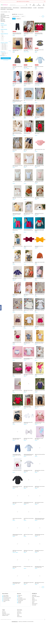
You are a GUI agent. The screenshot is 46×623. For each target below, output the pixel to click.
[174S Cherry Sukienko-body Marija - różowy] (39, 271)
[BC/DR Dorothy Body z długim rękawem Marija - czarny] (28, 576)
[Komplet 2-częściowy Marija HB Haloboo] (28, 271)
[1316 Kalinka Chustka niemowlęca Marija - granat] (17, 560)
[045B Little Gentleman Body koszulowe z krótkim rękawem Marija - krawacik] (39, 512)
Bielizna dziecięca (3, 16)
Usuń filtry (14, 18)
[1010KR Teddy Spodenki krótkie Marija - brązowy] (17, 320)
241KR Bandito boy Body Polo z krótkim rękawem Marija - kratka (29, 342)
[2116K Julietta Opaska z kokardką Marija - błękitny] (39, 432)
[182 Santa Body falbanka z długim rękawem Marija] (28, 464)
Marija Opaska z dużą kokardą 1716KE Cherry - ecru (17, 197)
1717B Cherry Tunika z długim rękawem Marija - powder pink (17, 166)
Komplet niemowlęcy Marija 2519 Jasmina (39, 374)
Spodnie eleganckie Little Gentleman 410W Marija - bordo (17, 230)
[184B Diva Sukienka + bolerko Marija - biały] (39, 304)
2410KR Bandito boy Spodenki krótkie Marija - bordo (39, 326)
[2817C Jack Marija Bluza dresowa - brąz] (28, 191)
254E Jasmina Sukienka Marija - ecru (39, 358)
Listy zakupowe (39, 5)
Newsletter (19, 602)
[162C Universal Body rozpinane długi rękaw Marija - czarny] (17, 480)
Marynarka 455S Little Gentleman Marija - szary (18, 310)
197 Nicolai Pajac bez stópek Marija (17, 470)
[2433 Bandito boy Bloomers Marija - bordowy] (17, 336)
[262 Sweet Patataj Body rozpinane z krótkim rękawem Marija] (28, 352)
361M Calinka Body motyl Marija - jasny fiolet (40, 100)
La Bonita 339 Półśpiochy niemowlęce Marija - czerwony (39, 133)
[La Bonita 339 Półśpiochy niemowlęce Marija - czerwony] (39, 126)
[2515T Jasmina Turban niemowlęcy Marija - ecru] (28, 384)
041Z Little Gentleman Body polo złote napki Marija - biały (28, 502)
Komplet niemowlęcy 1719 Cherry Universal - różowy (17, 294)
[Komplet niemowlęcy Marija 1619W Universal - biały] (28, 416)
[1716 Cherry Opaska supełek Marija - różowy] (17, 512)
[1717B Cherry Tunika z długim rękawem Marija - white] (28, 159)
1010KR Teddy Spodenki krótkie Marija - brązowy (18, 326)
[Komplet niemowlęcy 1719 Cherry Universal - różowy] (17, 287)
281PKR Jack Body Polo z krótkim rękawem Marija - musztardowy (17, 214)
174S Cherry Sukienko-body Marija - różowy (39, 278)
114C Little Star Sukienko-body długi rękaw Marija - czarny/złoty (28, 83)
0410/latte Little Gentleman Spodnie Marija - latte (28, 149)
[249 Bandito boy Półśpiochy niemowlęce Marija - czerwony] (28, 400)
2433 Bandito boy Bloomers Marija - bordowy (17, 342)
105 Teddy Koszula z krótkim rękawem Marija (28, 326)
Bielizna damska (3, 19)
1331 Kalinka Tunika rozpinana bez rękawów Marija (39, 551)
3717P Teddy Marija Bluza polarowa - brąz (28, 100)
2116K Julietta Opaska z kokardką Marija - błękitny (39, 438)
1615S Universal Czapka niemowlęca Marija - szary (17, 551)
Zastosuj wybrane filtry (6, 58)
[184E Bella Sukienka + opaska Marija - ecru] (28, 304)
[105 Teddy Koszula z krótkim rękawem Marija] (28, 320)
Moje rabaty (19, 601)
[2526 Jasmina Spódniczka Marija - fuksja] (17, 368)
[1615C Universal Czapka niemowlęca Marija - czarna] (28, 480)
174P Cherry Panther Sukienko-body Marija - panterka (28, 50)
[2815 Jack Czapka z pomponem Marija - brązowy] (39, 255)
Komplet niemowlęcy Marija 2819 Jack (28, 262)
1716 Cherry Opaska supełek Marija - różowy (17, 518)
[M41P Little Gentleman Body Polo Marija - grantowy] (39, 384)
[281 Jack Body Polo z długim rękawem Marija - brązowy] (39, 191)
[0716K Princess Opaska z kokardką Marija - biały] (28, 432)
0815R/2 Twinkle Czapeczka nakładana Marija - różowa (40, 486)
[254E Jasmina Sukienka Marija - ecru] (39, 352)
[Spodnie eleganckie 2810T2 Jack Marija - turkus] (17, 239)
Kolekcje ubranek (10, 9)
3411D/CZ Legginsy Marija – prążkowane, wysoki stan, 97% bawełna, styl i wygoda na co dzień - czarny (18, 101)
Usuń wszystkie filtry (5, 60)
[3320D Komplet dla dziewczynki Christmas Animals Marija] (28, 126)
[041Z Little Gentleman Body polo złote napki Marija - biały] (28, 496)
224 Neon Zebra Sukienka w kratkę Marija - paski (39, 50)
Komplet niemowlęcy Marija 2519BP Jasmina (28, 117)
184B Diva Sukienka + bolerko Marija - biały (39, 310)
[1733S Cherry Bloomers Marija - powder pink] (39, 143)
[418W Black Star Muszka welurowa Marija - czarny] (39, 207)
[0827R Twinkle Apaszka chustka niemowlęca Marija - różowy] (17, 576)
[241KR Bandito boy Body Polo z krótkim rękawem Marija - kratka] (28, 336)
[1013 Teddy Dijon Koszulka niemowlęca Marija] (28, 512)
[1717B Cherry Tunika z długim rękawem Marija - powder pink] (17, 159)
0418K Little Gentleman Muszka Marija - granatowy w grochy (17, 535)
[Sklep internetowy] (44, 619)
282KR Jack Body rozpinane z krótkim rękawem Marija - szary (28, 214)
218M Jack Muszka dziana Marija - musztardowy (39, 246)
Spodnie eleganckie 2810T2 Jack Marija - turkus (18, 246)
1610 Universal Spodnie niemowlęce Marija (28, 535)
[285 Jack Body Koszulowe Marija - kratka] (17, 255)
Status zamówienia (5, 595)
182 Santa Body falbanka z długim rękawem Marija (28, 470)
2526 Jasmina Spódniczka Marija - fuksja (17, 374)
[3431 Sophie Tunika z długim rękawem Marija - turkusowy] (39, 110)
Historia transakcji (20, 600)
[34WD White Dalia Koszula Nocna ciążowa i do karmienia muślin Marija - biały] (17, 126)
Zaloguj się (33, 5)
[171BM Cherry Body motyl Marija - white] (28, 175)
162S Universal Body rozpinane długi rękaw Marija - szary (39, 535)
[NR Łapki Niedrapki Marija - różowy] (28, 560)
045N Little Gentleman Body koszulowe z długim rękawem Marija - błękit (28, 454)
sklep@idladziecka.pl (15, 621)
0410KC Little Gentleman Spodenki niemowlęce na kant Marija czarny (17, 33)
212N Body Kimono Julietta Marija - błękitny (39, 67)
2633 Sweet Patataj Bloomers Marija (17, 358)
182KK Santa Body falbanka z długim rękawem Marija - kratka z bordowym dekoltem (39, 230)
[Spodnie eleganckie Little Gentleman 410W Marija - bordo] (17, 223)
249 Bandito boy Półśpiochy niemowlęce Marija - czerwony (27, 406)
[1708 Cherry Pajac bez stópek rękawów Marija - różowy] (28, 287)
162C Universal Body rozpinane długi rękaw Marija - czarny (17, 486)
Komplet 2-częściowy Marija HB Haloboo (28, 278)
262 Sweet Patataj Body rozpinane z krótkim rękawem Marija (28, 358)
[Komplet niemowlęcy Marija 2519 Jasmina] (39, 368)
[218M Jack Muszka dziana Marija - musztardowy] (39, 239)
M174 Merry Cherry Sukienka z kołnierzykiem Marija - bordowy (38, 33)
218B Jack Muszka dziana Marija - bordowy (28, 246)
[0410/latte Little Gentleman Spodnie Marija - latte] (28, 143)
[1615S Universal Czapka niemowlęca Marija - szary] (17, 544)
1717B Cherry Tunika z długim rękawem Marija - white (29, 166)
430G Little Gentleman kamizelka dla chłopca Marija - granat (17, 50)
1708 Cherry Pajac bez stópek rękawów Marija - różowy (29, 294)
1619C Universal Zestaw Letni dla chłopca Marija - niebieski (17, 438)
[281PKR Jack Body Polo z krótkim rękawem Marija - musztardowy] (17, 207)
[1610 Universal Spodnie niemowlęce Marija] (28, 528)
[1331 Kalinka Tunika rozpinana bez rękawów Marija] (39, 544)
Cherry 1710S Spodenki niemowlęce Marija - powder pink (39, 166)
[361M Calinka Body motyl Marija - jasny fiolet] (39, 93)
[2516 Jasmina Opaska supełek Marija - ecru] (17, 384)
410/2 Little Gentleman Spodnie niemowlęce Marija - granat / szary (17, 454)
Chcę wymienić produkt (6, 600)
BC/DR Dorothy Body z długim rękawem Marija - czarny (29, 583)
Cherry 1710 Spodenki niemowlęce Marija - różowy (39, 502)
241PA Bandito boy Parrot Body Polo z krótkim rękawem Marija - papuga (39, 342)
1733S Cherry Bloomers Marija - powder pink (40, 149)
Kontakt (4, 601)
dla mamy (2, 18)
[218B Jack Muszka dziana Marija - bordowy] (28, 239)
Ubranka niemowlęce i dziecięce (5, 15)
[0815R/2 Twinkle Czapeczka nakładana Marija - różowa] (39, 480)
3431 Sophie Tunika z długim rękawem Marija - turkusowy (39, 117)
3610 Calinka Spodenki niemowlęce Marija (17, 117)
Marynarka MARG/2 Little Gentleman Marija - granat (17, 278)
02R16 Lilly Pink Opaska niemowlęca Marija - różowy (39, 583)
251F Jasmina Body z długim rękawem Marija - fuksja (28, 374)
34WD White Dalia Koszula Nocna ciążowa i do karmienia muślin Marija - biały (17, 133)
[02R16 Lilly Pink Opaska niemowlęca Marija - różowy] (39, 576)
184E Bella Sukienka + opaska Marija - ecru (28, 310)
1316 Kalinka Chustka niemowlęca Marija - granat (17, 567)
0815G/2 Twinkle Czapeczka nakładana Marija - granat (17, 502)
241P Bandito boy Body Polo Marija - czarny (17, 422)
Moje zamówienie (5, 593)
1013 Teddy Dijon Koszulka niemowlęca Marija (29, 518)
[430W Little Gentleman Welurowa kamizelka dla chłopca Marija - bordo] (28, 223)
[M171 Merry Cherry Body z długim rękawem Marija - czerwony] (17, 400)
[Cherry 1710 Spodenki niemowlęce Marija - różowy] (39, 496)
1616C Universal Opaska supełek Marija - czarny (40, 454)
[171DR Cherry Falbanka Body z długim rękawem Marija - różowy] (39, 416)
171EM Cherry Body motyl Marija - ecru (17, 181)
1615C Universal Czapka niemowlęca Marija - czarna (28, 486)
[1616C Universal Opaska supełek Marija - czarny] (39, 448)
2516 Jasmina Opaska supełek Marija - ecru (17, 390)
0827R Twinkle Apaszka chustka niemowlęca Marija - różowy (17, 583)
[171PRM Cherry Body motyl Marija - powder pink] (39, 175)
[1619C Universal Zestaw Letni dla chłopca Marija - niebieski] (17, 432)
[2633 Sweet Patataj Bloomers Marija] (17, 352)
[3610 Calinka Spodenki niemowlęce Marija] (17, 110)
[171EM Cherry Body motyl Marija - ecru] (17, 175)
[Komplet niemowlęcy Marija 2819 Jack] (28, 255)
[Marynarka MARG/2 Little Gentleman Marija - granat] (17, 271)
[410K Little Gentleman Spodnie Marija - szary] (39, 287)
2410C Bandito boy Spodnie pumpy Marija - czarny (39, 406)
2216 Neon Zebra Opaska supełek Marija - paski (28, 67)
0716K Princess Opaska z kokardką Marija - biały (28, 438)
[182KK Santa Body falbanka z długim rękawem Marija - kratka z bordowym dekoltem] (39, 223)
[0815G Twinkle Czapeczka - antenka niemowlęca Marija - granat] (39, 560)
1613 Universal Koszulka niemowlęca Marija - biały (17, 83)
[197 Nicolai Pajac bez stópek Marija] (17, 464)
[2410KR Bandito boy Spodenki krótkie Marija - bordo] (39, 320)
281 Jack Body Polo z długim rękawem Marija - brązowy (39, 197)
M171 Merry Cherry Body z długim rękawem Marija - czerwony (17, 406)
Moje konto (19, 593)
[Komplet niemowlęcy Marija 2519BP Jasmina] (28, 110)
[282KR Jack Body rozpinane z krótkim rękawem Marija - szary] (28, 207)
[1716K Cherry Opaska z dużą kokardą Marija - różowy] (39, 464)
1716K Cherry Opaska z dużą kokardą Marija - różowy (39, 470)
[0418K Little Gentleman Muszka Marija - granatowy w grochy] (17, 528)
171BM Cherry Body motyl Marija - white (29, 181)
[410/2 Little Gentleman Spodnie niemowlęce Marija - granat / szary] (17, 448)
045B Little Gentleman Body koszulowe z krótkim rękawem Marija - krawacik (39, 518)
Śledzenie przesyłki (5, 596)
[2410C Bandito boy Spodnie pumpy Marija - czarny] (39, 400)
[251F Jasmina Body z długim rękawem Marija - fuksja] (28, 368)
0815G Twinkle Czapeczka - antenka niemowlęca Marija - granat (39, 567)
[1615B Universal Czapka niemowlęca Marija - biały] (28, 544)
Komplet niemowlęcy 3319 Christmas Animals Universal (28, 33)
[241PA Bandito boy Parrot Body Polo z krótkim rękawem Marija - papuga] (39, 336)
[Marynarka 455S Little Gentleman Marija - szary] (17, 304)
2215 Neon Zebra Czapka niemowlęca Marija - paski (17, 67)
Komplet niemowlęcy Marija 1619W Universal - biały (28, 422)
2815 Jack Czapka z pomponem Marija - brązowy (40, 262)
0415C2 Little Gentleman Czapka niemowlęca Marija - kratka (39, 83)
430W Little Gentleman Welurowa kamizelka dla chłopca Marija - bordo (28, 230)
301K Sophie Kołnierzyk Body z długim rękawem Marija (17, 149)
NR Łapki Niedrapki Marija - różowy (28, 566)
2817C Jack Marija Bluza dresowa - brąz (29, 197)
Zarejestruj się (20, 595)
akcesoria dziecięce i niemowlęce (5, 17)
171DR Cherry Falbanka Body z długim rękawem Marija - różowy (39, 422)
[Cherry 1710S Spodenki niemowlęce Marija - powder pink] (39, 159)
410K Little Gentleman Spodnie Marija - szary (40, 294)
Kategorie (2, 14)
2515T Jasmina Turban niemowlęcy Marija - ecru (28, 390)
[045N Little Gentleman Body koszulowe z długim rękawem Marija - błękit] (28, 448)
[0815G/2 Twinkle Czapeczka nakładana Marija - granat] (17, 496)
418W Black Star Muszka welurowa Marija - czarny (39, 214)
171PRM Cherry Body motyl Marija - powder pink (39, 181)
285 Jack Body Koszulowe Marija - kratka (17, 262)
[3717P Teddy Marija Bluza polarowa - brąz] (28, 93)
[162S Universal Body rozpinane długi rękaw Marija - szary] (39, 528)
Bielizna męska (3, 9)
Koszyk (19, 596)
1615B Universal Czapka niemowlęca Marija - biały (28, 551)
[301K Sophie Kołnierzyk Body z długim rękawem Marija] (17, 143)
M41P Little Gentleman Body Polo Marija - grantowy (40, 390)
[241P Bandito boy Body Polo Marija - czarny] (17, 416)
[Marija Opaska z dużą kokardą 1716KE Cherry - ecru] (17, 191)
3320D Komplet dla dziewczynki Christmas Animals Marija (28, 133)
